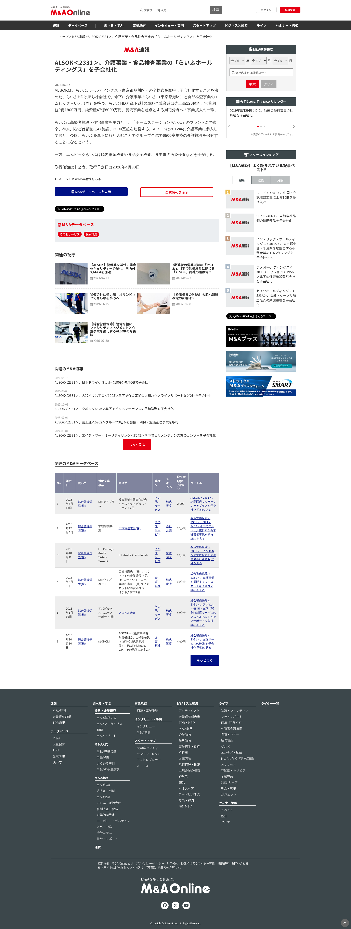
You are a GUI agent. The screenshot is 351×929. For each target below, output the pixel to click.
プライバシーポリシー (150, 863)
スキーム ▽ (169, 483)
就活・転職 (228, 788)
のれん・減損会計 (109, 803)
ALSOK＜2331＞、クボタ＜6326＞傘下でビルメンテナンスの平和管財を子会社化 (114, 408)
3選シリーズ (229, 782)
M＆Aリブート (106, 736)
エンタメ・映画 (231, 752)
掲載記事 (223, 863)
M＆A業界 (185, 728)
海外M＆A (185, 806)
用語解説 (103, 757)
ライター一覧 (270, 703)
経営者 (183, 776)
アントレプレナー (149, 760)
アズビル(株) (127, 612)
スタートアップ (204, 25)
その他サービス (70, 234)
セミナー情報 (228, 803)
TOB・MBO (187, 722)
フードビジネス (189, 794)
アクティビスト (189, 710)
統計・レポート (107, 839)
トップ (63, 36)
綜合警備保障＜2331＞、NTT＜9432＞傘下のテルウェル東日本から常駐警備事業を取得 (203, 526)
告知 (224, 816)
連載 (98, 847)
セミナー (227, 822)
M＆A (56, 738)
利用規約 (172, 863)
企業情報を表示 (176, 192)
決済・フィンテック (234, 710)
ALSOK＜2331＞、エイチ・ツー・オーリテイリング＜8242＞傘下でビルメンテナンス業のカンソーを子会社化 (135, 435)
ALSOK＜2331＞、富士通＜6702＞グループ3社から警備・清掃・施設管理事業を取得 (117, 422)
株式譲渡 (91, 234)
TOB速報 (59, 722)
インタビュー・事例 (169, 25)
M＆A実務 (101, 778)
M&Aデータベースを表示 (92, 191)
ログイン (266, 10)
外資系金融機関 (231, 728)
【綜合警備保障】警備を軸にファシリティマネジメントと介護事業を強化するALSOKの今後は (113, 329)
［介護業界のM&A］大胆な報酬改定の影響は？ (195, 296)
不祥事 (183, 752)
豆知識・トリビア (233, 770)
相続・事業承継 (147, 710)
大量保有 (59, 744)
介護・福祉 (157, 581)
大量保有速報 (62, 716)
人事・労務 (104, 827)
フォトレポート (231, 716)
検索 (215, 9)
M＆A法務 (103, 785)
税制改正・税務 (107, 809)
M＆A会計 (103, 797)
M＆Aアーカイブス (109, 724)
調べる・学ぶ (114, 25)
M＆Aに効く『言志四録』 (238, 758)
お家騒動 (185, 758)
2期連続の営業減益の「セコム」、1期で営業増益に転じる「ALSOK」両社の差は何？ (193, 268)
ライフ (261, 25)
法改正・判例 (106, 791)
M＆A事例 (143, 732)
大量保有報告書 (189, 716)
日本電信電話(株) (130, 528)
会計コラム (104, 832)
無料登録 (290, 10)
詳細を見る (204, 509)
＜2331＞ (86, 62)
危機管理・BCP (189, 764)
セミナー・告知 (287, 25)
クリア (268, 83)
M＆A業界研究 (106, 718)
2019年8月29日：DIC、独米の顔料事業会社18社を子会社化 (261, 112)
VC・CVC (143, 766)
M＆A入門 (101, 744)
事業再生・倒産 (189, 746)
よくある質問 (106, 763)
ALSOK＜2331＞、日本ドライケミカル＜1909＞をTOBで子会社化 (103, 382)
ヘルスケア (186, 788)
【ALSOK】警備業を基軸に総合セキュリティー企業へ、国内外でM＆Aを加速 (113, 268)
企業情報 (59, 756)
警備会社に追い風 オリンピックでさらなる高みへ (112, 296)
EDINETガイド (231, 722)
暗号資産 (227, 740)
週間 (261, 180)
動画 (100, 730)
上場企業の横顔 (189, 770)
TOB (56, 750)
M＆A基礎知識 (106, 751)
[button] (258, 126)
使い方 (57, 762)
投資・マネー (230, 734)
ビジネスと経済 (236, 25)
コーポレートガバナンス (113, 821)
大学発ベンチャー (149, 748)
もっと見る (137, 444)
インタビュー (146, 726)
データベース (78, 25)
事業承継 (139, 25)
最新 (242, 180)
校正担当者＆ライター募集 (198, 863)
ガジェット (228, 794)
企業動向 (185, 734)
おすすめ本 (228, 764)
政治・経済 (186, 800)
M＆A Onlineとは (122, 863)
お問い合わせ (239, 863)
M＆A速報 (59, 710)
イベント (227, 810)
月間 (280, 180)
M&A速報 (78, 36)
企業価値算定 (106, 815)
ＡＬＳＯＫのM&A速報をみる (80, 178)
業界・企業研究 (105, 710)
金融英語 (227, 776)
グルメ (225, 746)
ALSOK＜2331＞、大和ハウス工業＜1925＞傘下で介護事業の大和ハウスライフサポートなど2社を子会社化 (133, 395)
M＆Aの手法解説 (108, 769)
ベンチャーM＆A (148, 754)
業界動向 (185, 740)
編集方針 (103, 863)
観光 (182, 782)
